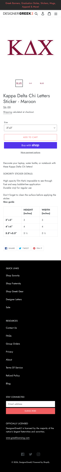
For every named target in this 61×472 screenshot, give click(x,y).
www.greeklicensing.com (18, 437)
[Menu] (56, 13)
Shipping (7, 112)
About (9, 359)
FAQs (8, 335)
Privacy (9, 351)
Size (6, 122)
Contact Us (11, 328)
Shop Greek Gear (14, 291)
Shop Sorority (13, 275)
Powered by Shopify (41, 462)
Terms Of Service (14, 367)
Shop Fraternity (13, 283)
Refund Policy (13, 375)
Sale (8, 307)
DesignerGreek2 (25, 462)
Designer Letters (14, 299)
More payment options (30, 152)
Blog (8, 383)
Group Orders (13, 343)
